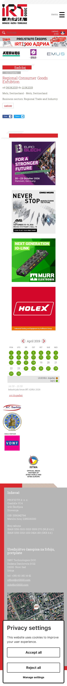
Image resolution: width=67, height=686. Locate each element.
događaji (14, 72)
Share (5, 116)
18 (33, 362)
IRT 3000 (15, 16)
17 (26, 362)
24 (26, 368)
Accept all (34, 652)
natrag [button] (8, 105)
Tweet (17, 116)
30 (18, 373)
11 (33, 357)
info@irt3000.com (17, 584)
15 (11, 362)
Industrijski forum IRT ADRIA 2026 (24, 389)
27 (48, 368)
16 (18, 362)
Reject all (33, 668)
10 (26, 357)
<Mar (23, 341)
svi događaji (16, 395)
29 (11, 373)
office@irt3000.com (18, 579)
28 (55, 368)
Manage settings (33, 677)
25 (33, 368)
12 (41, 357)
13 (48, 357)
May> (43, 341)
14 (55, 357)
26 (41, 368)
